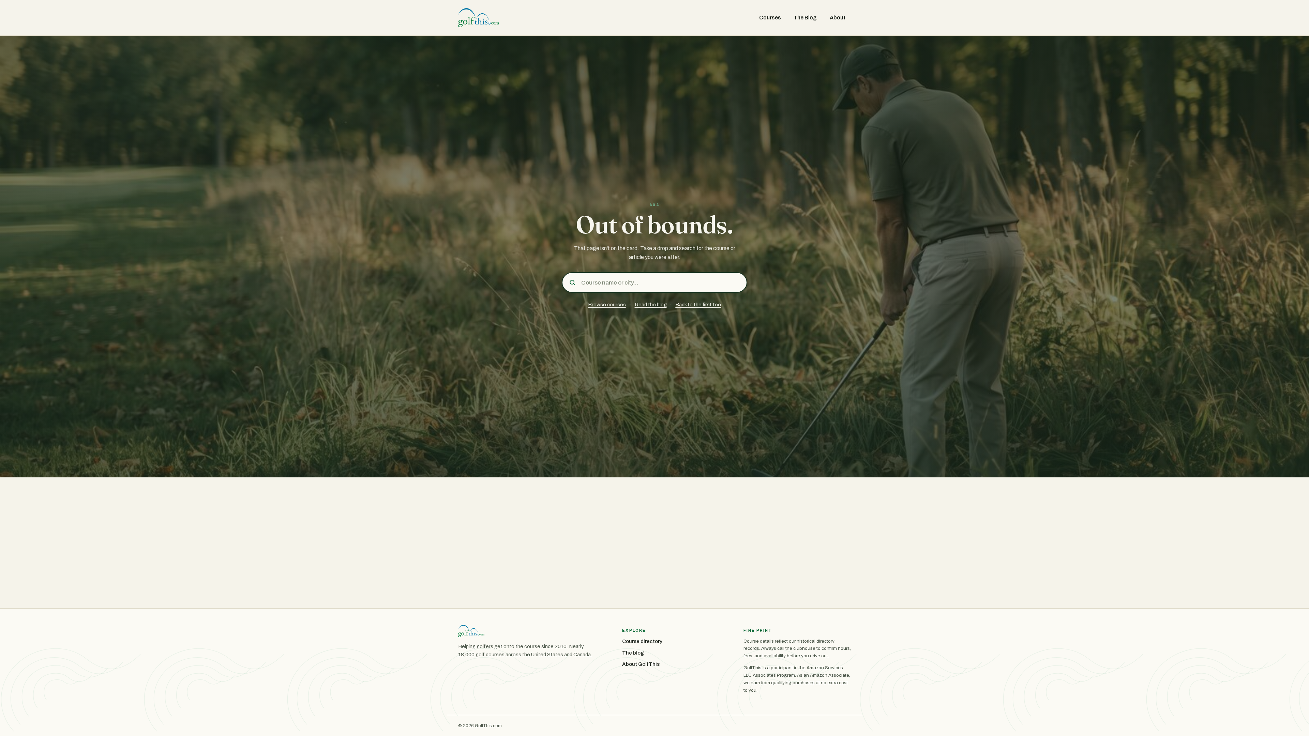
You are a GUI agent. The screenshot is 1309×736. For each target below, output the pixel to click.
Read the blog (651, 304)
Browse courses (607, 304)
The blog (633, 653)
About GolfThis (641, 664)
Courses (770, 17)
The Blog (805, 17)
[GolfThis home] (478, 17)
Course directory (642, 641)
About (837, 17)
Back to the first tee (698, 304)
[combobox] (661, 282)
